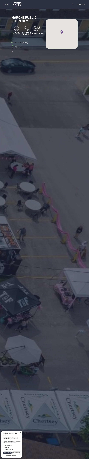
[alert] (11, 444)
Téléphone (18, 47)
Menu (6, 4)
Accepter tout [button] (7, 452)
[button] (12, 455)
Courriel (24, 42)
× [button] (20, 432)
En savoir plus (14, 442)
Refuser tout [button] (16, 452)
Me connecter (81, 4)
